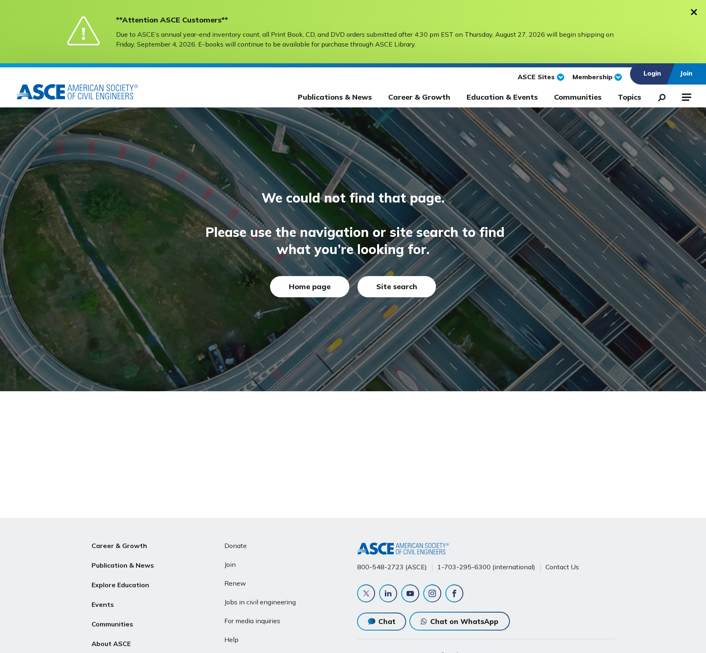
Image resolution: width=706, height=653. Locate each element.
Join (230, 564)
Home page (310, 286)
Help (231, 639)
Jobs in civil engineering (260, 602)
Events (103, 604)
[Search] (659, 96)
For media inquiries (252, 621)
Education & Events (502, 97)
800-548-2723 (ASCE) (392, 567)
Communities (577, 97)
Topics (629, 97)
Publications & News (335, 97)
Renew (235, 583)
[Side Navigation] (686, 96)
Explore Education (120, 585)
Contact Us (562, 567)
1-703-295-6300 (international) (486, 567)
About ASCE (111, 644)
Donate (235, 546)
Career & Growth (419, 97)
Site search (396, 286)
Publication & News (123, 565)
